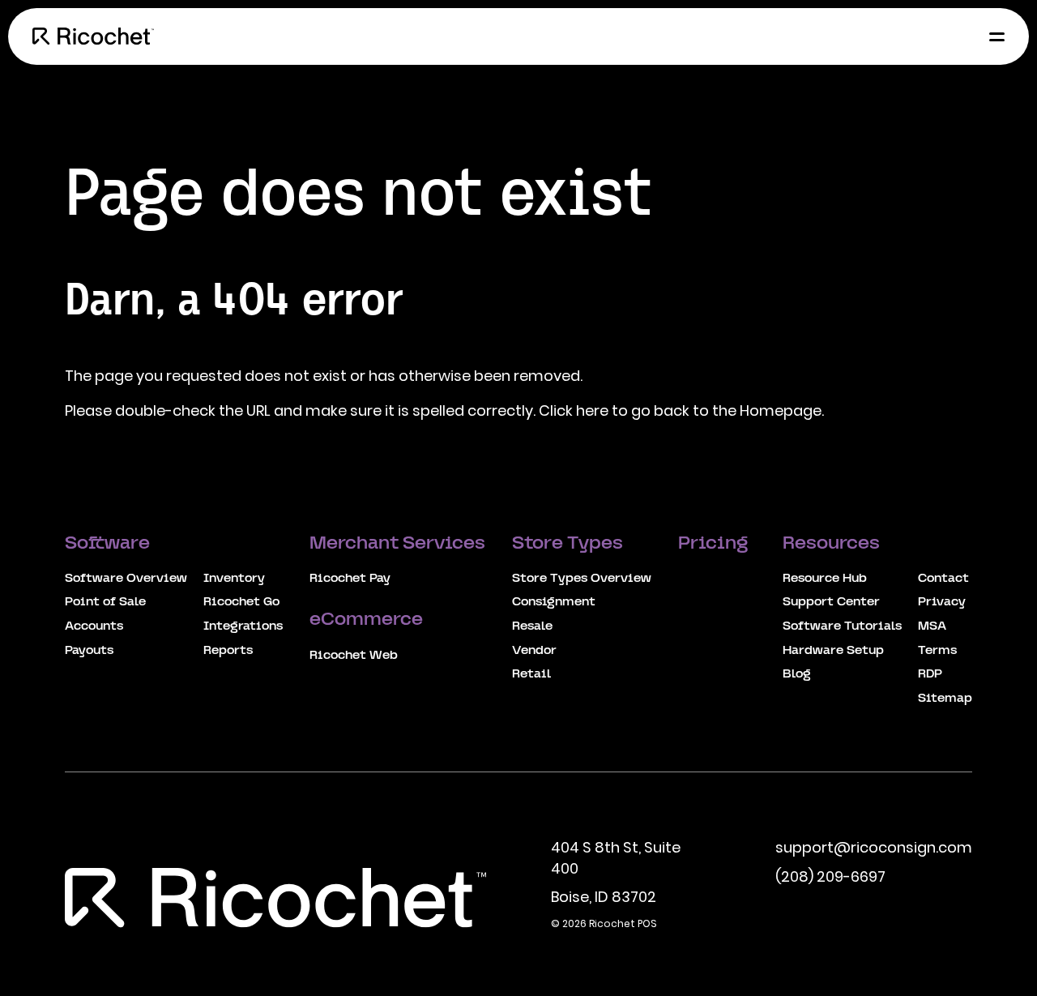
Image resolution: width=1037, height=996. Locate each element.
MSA (932, 626)
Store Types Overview (581, 578)
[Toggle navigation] (992, 36)
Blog (797, 674)
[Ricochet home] (93, 36)
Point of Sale (105, 602)
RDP (930, 674)
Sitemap (945, 698)
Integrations (243, 626)
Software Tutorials (842, 626)
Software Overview (126, 578)
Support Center (831, 602)
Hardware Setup (833, 650)
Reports (228, 650)
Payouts (89, 650)
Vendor (534, 650)
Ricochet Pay (349, 578)
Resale (532, 626)
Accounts (94, 626)
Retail (531, 674)
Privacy (942, 602)
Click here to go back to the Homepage (680, 410)
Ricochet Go (241, 602)
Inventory (234, 578)
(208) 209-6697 (830, 876)
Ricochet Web (353, 655)
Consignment (553, 602)
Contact (943, 578)
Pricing (715, 544)
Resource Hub (825, 578)
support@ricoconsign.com (873, 847)
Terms (937, 650)
